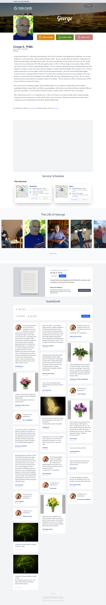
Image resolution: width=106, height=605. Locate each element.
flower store (55, 108)
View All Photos (53, 253)
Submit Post (86, 316)
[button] (22, 189)
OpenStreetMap (54, 600)
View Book (54, 276)
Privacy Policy (49, 598)
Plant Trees (45, 198)
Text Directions (34, 198)
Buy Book (62, 276)
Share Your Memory (84, 290)
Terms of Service (57, 598)
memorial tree (32, 108)
